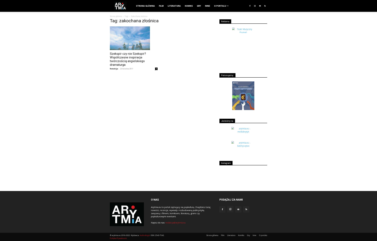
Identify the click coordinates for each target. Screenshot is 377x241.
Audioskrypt (145, 235)
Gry (199, 5)
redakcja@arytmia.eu (176, 222)
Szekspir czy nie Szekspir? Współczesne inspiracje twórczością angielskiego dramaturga (128, 59)
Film (161, 5)
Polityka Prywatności (118, 238)
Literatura (174, 5)
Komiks (189, 5)
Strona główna (145, 5)
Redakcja (114, 69)
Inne (207, 5)
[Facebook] (250, 6)
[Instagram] (255, 6)
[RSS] (265, 6)
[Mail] (260, 6)
